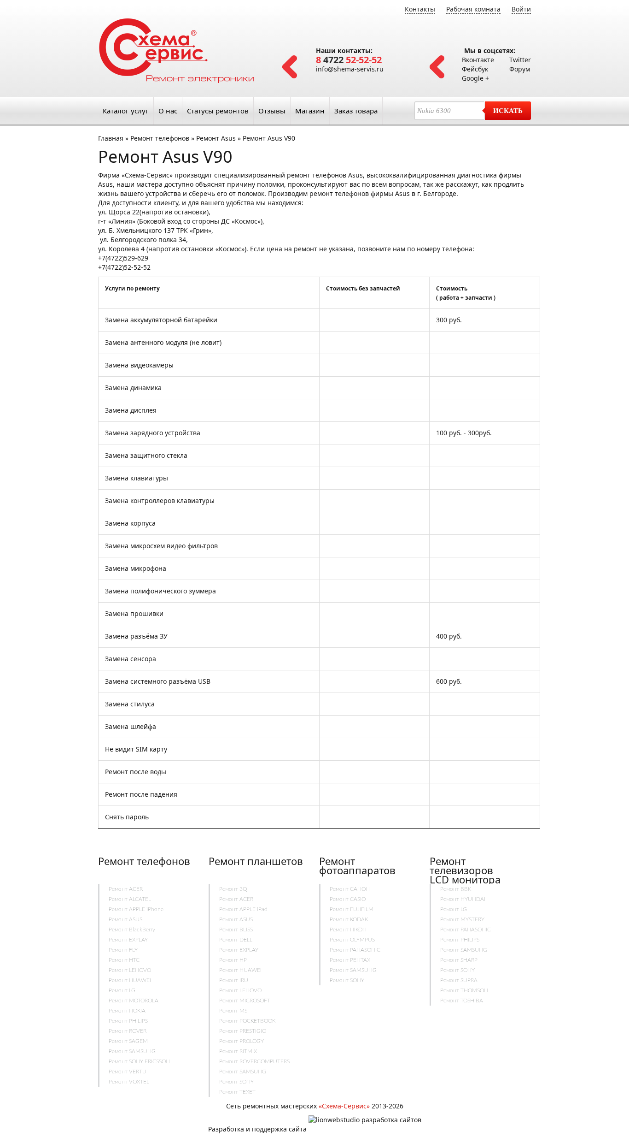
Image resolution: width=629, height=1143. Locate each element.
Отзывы (271, 110)
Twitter (520, 59)
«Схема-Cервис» (344, 1106)
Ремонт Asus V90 (269, 138)
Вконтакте (478, 59)
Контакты (420, 9)
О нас (167, 110)
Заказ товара (356, 110)
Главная (110, 138)
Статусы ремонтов (218, 110)
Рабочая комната (473, 9)
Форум (519, 69)
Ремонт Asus (217, 138)
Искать (508, 110)
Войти (521, 9)
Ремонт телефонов (159, 138)
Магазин (310, 110)
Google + (475, 78)
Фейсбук (475, 69)
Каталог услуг (126, 110)
